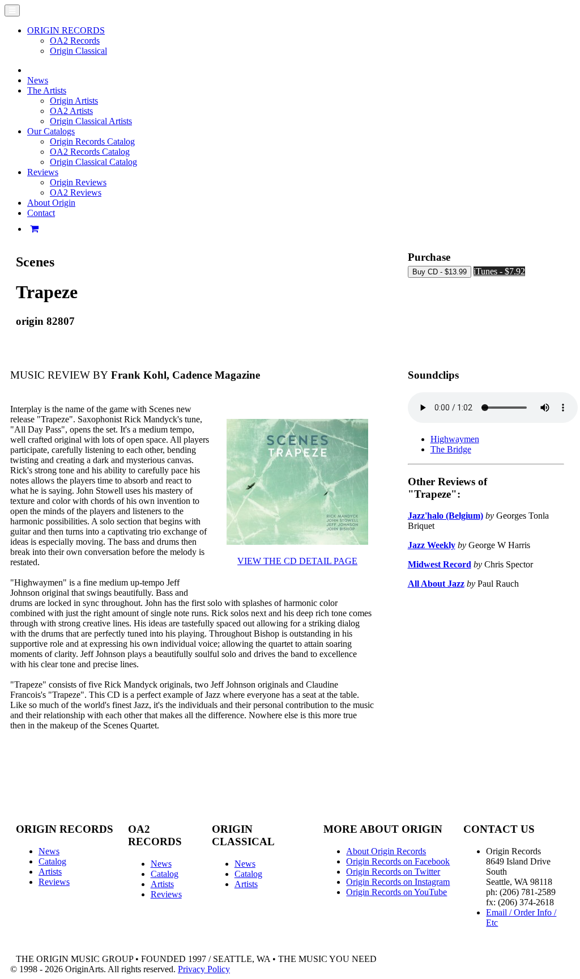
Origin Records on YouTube (396, 892)
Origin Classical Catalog (93, 162)
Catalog (52, 861)
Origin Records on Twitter (393, 871)
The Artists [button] (46, 90)
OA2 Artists (71, 111)
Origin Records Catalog (92, 141)
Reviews (54, 882)
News (37, 80)
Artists (50, 871)
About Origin (51, 202)
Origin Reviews (78, 182)
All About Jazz (436, 583)
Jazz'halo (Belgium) (445, 515)
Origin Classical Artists (91, 121)
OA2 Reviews (75, 192)
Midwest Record (439, 564)
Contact (41, 213)
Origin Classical (78, 51)
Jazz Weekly (431, 545)
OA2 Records (75, 40)
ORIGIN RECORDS (66, 30)
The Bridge (450, 449)
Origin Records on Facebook (398, 861)
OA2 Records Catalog (90, 151)
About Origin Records (386, 851)
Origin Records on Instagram (398, 882)
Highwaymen (454, 439)
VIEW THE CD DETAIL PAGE (297, 561)
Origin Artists (74, 100)
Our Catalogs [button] (51, 131)
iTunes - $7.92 (499, 271)
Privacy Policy (204, 969)
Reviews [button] (42, 172)
